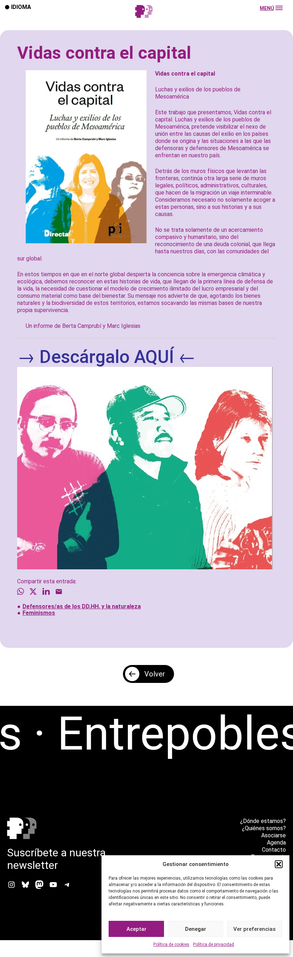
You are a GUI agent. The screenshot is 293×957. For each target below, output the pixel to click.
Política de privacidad (213, 944)
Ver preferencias (254, 929)
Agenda (276, 842)
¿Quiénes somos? (264, 828)
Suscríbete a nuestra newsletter (56, 858)
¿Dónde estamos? (263, 821)
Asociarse (273, 835)
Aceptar (136, 929)
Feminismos (39, 612)
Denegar (195, 929)
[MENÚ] (146, 18)
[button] (278, 864)
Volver (154, 674)
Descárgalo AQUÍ (106, 356)
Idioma (21, 7)
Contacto (274, 849)
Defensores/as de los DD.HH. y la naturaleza (82, 606)
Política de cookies (171, 944)
